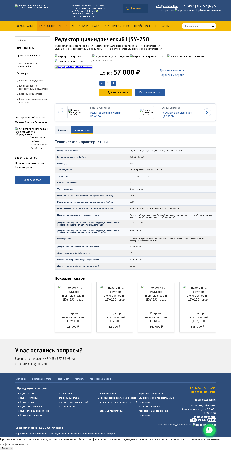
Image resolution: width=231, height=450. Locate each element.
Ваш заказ (136, 8)
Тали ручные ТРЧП (67, 406)
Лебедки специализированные (33, 410)
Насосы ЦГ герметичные (111, 410)
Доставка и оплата (85, 26)
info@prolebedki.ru (167, 6)
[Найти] (213, 26)
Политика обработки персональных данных (203, 418)
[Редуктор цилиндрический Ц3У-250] (73, 56)
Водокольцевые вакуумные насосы (117, 397)
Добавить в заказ (118, 92)
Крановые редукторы (150, 406)
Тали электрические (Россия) (72, 402)
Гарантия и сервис (116, 26)
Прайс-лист (142, 26)
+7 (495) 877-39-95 (203, 388)
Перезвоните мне (205, 10)
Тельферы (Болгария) (68, 397)
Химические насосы (108, 393)
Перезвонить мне (203, 392)
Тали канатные (65, 393)
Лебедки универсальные (30, 415)
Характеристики (82, 130)
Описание (63, 130)
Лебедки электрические (30, 406)
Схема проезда (165, 10)
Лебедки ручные (26, 402)
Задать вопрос (32, 179)
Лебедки (21, 378)
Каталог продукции (53, 26)
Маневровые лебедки (101, 378)
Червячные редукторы (151, 393)
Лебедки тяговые (26, 393)
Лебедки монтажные (28, 397)
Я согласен (6, 448)
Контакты (162, 26)
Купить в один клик (150, 92)
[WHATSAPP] (209, 430)
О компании (25, 26)
